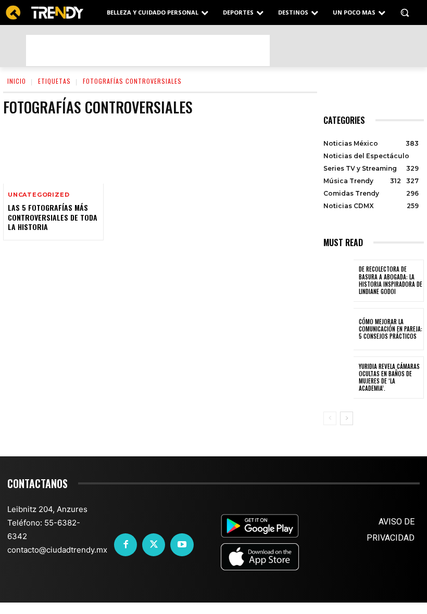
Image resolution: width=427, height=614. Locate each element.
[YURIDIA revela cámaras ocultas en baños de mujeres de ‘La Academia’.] (338, 377)
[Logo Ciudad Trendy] (44, 12)
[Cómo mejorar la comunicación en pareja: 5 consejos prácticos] (338, 329)
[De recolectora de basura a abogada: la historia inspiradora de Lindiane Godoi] (338, 281)
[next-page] (346, 418)
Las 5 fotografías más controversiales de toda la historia (52, 217)
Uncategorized (38, 195)
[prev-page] (329, 418)
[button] (404, 13)
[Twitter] (153, 544)
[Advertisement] (148, 50)
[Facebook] (125, 544)
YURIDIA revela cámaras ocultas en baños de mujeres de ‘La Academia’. (389, 377)
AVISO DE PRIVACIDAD (391, 530)
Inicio (16, 80)
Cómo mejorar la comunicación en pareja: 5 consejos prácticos (390, 329)
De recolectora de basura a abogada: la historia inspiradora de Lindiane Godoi (390, 280)
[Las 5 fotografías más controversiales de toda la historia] (53, 154)
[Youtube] (181, 544)
